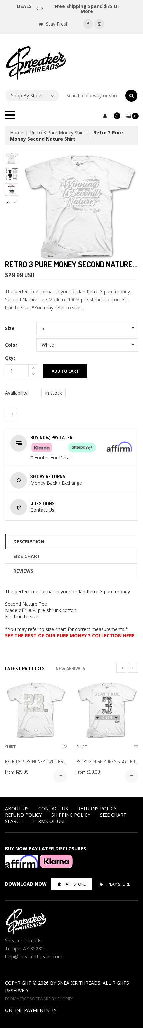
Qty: (10, 358)
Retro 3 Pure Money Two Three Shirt (42, 761)
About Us (17, 808)
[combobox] (92, 95)
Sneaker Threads (78, 983)
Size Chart (26, 556)
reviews (23, 571)
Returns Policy (96, 808)
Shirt (10, 747)
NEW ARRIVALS (70, 668)
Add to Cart (65, 371)
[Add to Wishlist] (65, 747)
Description (28, 541)
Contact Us (53, 808)
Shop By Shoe (26, 95)
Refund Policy (23, 815)
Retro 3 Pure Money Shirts (58, 132)
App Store (76, 884)
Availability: (16, 393)
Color (11, 345)
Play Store (119, 884)
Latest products (25, 668)
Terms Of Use (49, 821)
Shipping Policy (70, 815)
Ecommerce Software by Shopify (39, 998)
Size (10, 328)
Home (16, 132)
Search (14, 821)
